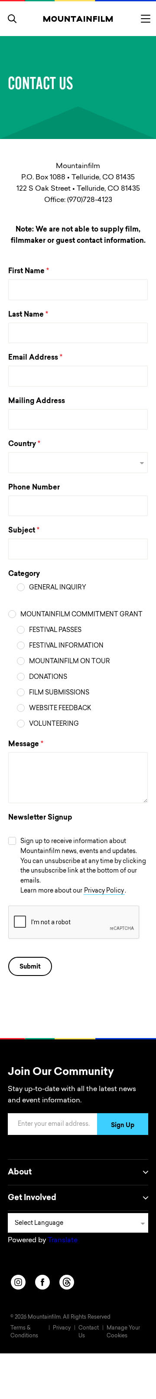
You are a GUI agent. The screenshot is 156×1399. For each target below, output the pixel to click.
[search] (12, 18)
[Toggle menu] (145, 18)
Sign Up (122, 1126)
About (20, 1173)
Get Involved (32, 1198)
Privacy (62, 1328)
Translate (63, 1240)
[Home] (78, 18)
